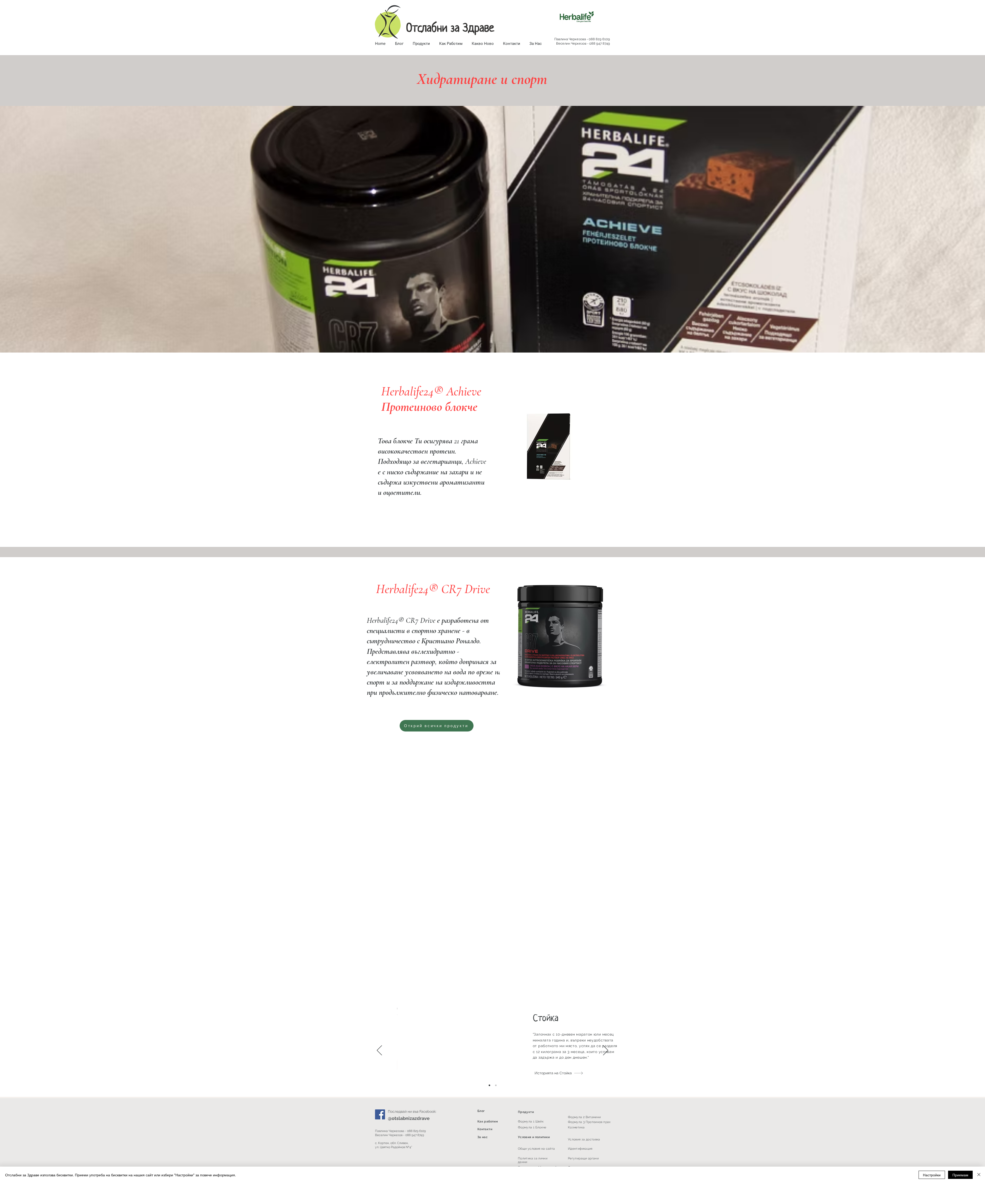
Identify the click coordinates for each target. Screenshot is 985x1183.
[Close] (979, 1175)
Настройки (932, 1174)
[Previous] (379, 1050)
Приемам (960, 1174)
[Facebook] (380, 1114)
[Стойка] (496, 1085)
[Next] (605, 1050)
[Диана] (489, 1085)
